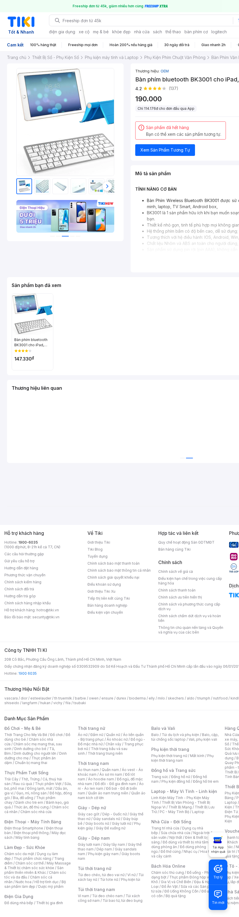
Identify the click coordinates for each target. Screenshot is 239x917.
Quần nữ (113, 734)
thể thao (173, 31)
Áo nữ (82, 734)
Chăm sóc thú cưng (167, 872)
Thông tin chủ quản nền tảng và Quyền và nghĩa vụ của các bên (190, 629)
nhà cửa (142, 31)
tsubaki (79, 703)
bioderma (137, 698)
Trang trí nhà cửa (165, 828)
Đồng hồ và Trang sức (173, 770)
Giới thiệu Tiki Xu (101, 591)
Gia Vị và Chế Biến (176, 882)
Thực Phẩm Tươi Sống (26, 772)
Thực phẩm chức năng (32, 858)
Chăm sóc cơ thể (29, 863)
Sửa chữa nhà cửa (175, 833)
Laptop (198, 812)
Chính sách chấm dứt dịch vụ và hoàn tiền (189, 618)
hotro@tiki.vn (47, 610)
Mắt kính (197, 756)
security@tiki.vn (45, 617)
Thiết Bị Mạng (180, 807)
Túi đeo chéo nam (107, 896)
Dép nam (104, 849)
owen (94, 698)
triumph (203, 698)
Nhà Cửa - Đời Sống (171, 821)
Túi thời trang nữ (94, 868)
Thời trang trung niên (105, 753)
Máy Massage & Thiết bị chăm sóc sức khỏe (37, 865)
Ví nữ (131, 875)
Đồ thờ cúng (171, 851)
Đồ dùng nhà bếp (18, 903)
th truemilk (63, 698)
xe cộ (84, 31)
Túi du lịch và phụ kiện (180, 734)
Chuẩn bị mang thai (31, 763)
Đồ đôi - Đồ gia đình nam (115, 784)
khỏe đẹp (121, 31)
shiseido (11, 703)
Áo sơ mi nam (110, 774)
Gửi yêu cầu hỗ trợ (19, 561)
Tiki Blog (95, 549)
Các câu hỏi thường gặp (24, 554)
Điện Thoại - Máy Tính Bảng (32, 821)
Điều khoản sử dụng (104, 584)
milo (161, 698)
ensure (107, 698)
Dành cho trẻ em (29, 802)
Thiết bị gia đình (49, 903)
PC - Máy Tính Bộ (174, 812)
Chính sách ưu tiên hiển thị (180, 597)
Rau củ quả (22, 784)
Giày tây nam (114, 844)
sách (157, 31)
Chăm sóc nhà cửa (36, 812)
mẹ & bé (101, 31)
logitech (219, 31)
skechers (176, 698)
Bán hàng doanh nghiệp (107, 605)
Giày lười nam (89, 844)
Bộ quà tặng (176, 896)
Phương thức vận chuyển (24, 575)
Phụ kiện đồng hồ (175, 781)
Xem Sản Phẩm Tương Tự (165, 149)
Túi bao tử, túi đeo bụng (123, 900)
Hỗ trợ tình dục (46, 882)
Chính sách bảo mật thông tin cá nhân (119, 570)
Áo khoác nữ (117, 739)
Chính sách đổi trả (19, 589)
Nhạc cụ (190, 851)
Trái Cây (11, 779)
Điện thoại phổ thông (31, 833)
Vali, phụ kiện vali (203, 739)
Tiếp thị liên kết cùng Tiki (108, 598)
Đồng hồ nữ (180, 777)
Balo (155, 734)
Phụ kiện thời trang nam (182, 758)
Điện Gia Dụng (18, 896)
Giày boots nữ (97, 823)
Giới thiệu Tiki (98, 542)
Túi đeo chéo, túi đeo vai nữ (101, 875)
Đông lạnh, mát (39, 788)
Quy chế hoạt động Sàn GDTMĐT (186, 542)
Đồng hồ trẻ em (206, 781)
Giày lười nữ (121, 823)
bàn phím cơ (196, 31)
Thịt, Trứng (30, 779)
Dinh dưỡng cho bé (30, 749)
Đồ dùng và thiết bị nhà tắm (185, 842)
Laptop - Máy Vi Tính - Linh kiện (184, 791)
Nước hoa (23, 882)
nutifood (220, 698)
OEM (165, 71)
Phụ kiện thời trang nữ (169, 756)
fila (68, 703)
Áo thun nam (88, 770)
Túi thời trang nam (96, 889)
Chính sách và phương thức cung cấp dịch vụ (189, 606)
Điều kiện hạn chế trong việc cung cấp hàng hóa (190, 580)
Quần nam (110, 770)
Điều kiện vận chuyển (105, 612)
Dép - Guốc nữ (114, 814)
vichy (57, 703)
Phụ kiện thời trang (170, 749)
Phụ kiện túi (130, 879)
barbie (80, 698)
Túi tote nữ (109, 879)
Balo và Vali (163, 728)
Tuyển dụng (97, 556)
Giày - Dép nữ (92, 807)
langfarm (29, 703)
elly (152, 698)
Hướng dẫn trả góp (20, 596)
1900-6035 (28, 542)
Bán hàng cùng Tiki (174, 549)
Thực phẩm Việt (48, 784)
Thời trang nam (93, 763)
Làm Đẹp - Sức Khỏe (24, 847)
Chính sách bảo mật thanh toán (113, 563)
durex (121, 698)
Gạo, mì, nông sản (31, 793)
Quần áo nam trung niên (108, 793)
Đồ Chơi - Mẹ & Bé (22, 728)
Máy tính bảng (27, 837)
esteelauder (40, 698)
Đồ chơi (56, 734)
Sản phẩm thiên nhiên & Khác (34, 870)
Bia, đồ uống (23, 798)
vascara (11, 698)
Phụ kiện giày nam (103, 854)
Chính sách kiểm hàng (22, 582)
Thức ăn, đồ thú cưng (31, 807)
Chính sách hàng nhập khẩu (27, 603)
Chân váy (113, 744)
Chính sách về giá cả (175, 571)
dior (24, 698)
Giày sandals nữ (106, 819)
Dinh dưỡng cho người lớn (35, 753)
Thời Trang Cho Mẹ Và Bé (25, 734)
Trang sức (159, 777)
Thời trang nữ (91, 728)
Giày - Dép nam (94, 838)
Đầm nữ (96, 734)
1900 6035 (27, 673)
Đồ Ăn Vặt (169, 886)
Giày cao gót (88, 814)
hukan (45, 703)
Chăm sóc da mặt (19, 854)
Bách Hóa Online (168, 866)
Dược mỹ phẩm (51, 886)
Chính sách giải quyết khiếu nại (113, 577)
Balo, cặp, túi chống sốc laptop (185, 737)
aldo (190, 698)
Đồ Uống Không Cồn (181, 891)
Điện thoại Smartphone (23, 828)
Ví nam (83, 896)
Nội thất (175, 837)
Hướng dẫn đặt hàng (21, 568)
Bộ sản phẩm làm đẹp (35, 884)
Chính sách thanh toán (177, 590)
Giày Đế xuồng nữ (110, 828)
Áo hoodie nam (101, 779)
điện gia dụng (62, 31)
